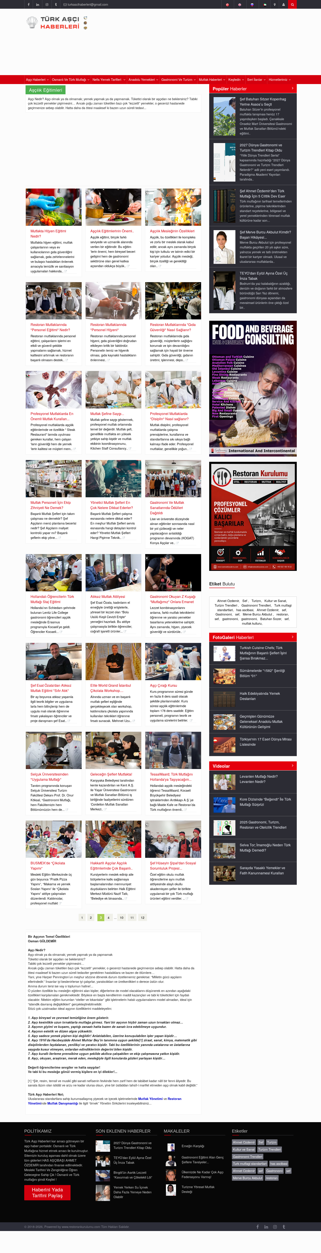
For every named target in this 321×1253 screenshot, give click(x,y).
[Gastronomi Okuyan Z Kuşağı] (173, 572)
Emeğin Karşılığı (193, 1145)
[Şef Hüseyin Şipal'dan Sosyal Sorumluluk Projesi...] (173, 839)
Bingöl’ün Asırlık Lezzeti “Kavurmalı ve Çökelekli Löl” (133, 1174)
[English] (239, 4)
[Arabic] (264, 4)
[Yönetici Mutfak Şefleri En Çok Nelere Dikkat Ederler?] (114, 478)
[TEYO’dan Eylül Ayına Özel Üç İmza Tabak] (224, 244)
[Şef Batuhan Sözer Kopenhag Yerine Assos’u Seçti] (224, 290)
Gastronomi (224, 614)
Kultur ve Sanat (275, 600)
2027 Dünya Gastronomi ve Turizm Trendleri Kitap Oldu (261, 101)
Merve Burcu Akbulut (258, 614)
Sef (245, 600)
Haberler (230, 88)
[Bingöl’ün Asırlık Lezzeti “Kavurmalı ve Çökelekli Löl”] (103, 1175)
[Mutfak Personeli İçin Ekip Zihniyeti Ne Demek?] (54, 478)
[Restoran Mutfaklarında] (54, 300)
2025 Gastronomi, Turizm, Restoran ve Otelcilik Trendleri (263, 802)
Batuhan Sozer (270, 618)
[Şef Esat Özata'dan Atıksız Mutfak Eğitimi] (54, 661)
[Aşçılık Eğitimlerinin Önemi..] (114, 207)
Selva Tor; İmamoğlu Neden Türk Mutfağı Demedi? (265, 825)
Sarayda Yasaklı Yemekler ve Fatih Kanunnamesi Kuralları (262, 847)
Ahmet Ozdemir (228, 600)
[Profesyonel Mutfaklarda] (173, 389)
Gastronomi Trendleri (256, 605)
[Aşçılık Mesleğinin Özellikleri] (173, 207)
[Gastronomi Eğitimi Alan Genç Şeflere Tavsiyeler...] (171, 1160)
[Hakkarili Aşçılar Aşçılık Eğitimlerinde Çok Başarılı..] (114, 839)
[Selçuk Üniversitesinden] (54, 750)
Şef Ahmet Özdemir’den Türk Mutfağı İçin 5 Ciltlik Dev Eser (262, 147)
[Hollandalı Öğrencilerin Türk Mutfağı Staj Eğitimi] (54, 572)
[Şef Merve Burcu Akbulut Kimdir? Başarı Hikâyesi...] (224, 201)
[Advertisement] (113, 153)
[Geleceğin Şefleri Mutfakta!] (114, 750)
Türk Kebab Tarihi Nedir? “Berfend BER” (259, 742)
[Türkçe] (227, 4)
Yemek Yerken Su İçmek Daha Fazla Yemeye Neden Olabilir (133, 1192)
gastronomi (230, 618)
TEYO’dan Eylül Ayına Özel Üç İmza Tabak (132, 1160)
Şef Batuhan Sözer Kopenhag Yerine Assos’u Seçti (263, 276)
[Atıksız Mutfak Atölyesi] (114, 572)
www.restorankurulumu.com (81, 1226)
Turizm (256, 600)
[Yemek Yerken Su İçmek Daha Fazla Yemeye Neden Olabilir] (103, 1193)
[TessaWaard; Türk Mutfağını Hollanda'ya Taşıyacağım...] (173, 750)
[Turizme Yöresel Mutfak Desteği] (171, 1190)
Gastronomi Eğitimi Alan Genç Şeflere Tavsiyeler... (203, 1159)
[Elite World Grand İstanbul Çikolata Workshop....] (114, 661)
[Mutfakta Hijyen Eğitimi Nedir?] (54, 207)
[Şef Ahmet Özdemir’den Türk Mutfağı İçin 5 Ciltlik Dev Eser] (224, 159)
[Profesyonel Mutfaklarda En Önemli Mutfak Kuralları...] (54, 389)
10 (121, 917)
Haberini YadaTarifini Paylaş (47, 1192)
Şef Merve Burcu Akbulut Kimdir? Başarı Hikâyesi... (265, 189)
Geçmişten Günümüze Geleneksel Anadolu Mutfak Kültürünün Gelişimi (261, 698)
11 (132, 917)
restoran (282, 614)
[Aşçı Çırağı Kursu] (173, 661)
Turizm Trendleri (226, 605)
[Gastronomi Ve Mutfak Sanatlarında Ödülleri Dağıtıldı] (173, 478)
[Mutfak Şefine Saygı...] (114, 389)
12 (142, 917)
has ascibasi (244, 609)
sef (284, 609)
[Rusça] (252, 4)
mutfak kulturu (252, 623)
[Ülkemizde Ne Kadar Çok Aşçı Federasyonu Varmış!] (171, 1175)
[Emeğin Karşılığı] (171, 1147)
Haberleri (233, 637)
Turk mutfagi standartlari (250, 1163)
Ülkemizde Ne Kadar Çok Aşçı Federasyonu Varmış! (202, 1174)
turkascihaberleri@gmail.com (88, 4)
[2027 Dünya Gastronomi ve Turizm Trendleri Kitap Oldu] (224, 116)
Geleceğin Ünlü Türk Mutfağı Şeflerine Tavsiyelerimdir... (262, 870)
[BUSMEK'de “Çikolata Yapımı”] (54, 839)
